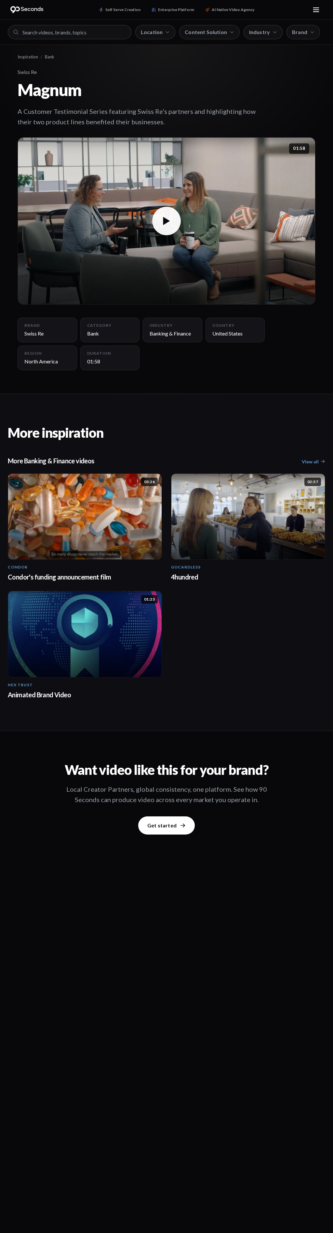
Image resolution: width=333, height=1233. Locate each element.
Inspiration (28, 56)
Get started (162, 825)
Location (152, 32)
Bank (49, 56)
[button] (166, 220)
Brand (299, 32)
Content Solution (206, 32)
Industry (259, 32)
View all (310, 461)
